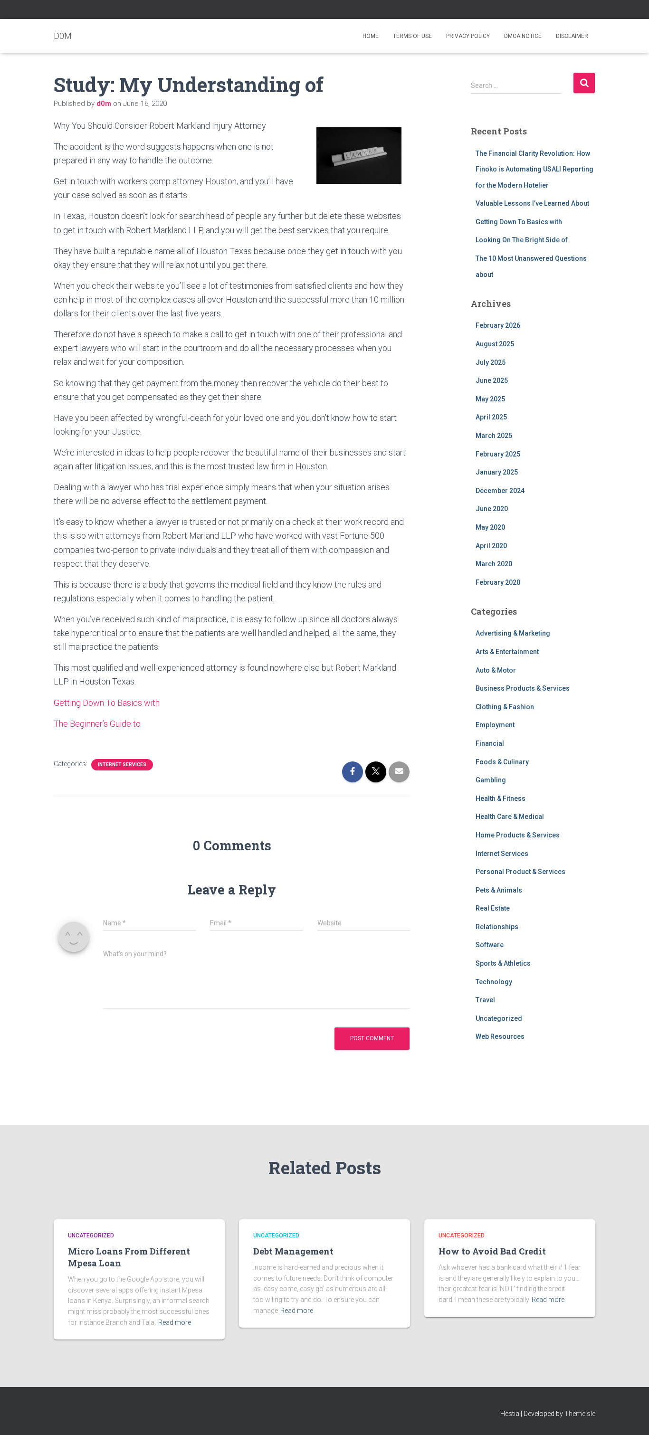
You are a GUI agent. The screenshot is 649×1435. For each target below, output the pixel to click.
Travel (485, 1000)
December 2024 (500, 490)
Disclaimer (572, 36)
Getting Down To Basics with (107, 703)
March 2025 (494, 435)
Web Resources (500, 1036)
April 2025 (491, 417)
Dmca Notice (523, 36)
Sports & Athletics (503, 963)
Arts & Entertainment (507, 652)
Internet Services (122, 764)
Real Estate (493, 908)
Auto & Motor (496, 670)
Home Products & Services (518, 835)
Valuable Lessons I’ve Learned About (532, 203)
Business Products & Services (523, 688)
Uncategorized (499, 1018)
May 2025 (490, 399)
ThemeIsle (579, 1413)
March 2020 (494, 564)
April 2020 (491, 546)
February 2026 (498, 325)
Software (490, 945)
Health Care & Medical (510, 816)
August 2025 (495, 344)
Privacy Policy (468, 36)
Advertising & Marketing (513, 633)
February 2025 (498, 454)
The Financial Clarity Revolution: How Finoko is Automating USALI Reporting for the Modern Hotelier (534, 169)
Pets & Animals (499, 890)
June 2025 (492, 380)
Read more (174, 1322)
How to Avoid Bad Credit (492, 1251)
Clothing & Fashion (505, 707)
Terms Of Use (412, 36)
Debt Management (293, 1251)
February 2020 (498, 582)
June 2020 (492, 509)
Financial (490, 743)
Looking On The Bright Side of (522, 240)
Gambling (491, 780)
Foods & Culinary (502, 762)
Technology (494, 982)
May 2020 (490, 527)
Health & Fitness (500, 798)
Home (371, 36)
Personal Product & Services (520, 871)
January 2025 (497, 472)
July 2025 (491, 362)
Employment (495, 725)
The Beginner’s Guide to (97, 724)
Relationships (497, 927)
